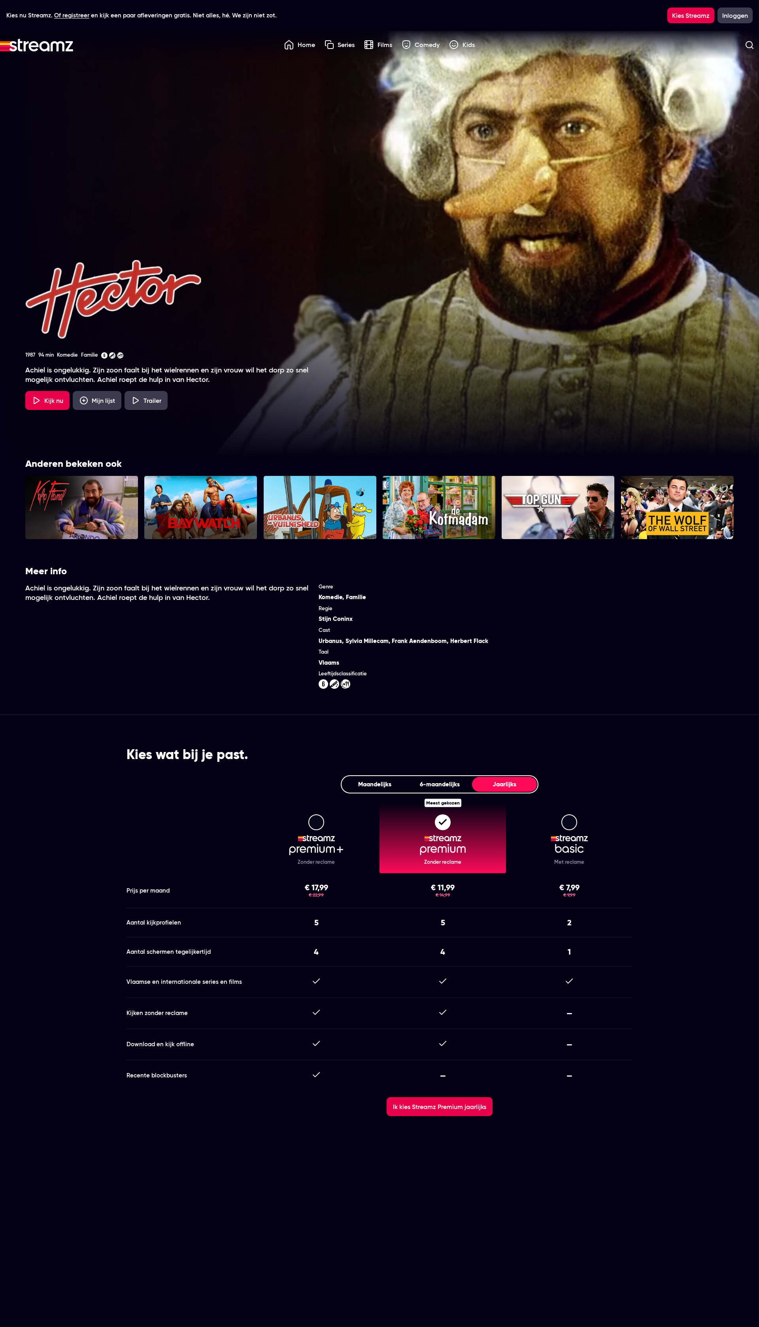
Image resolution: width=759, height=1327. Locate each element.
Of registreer (71, 15)
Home (306, 45)
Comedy (427, 45)
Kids (469, 45)
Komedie (330, 597)
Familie (356, 597)
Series (346, 45)
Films (385, 45)
